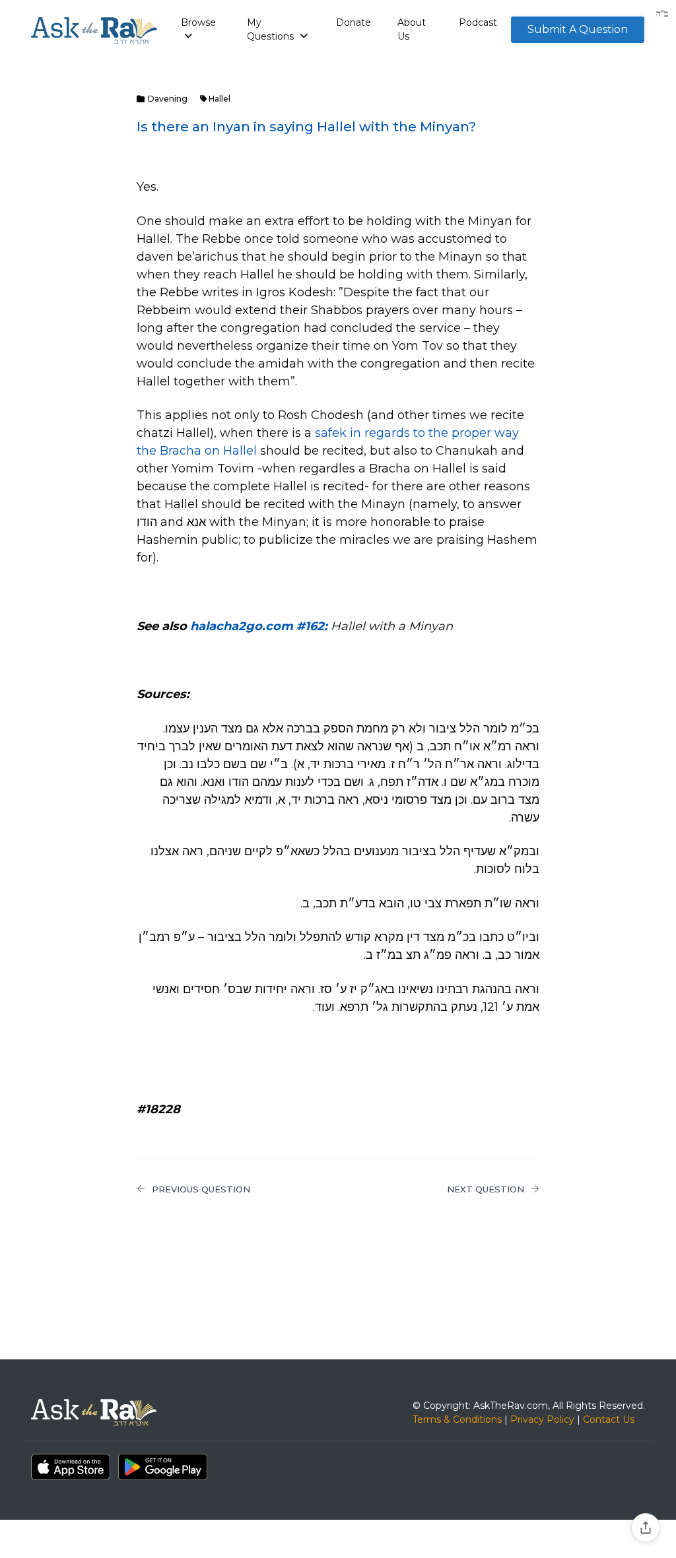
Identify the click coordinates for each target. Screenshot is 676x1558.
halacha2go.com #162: (260, 626)
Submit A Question (577, 29)
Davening (167, 99)
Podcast (478, 22)
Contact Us (608, 1419)
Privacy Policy (542, 1419)
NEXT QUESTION (485, 1189)
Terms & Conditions (457, 1419)
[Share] (645, 1527)
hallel (219, 99)
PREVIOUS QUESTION (201, 1189)
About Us (411, 29)
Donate (353, 22)
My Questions (271, 29)
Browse (198, 22)
